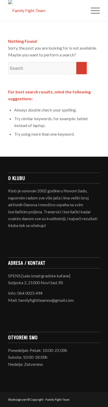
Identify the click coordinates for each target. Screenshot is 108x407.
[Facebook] (88, 399)
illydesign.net (17, 399)
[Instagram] (96, 399)
